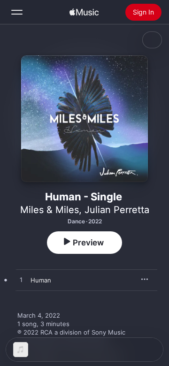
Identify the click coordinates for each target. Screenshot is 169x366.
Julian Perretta (116, 209)
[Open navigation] (17, 12)
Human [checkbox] (41, 280)
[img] (84, 12)
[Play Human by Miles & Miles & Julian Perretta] (21, 280)
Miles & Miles (49, 209)
